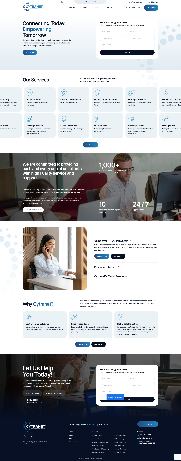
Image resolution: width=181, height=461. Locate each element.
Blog (70, 438)
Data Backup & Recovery (100, 449)
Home (71, 432)
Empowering (37, 29)
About (71, 435)
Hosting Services (120, 435)
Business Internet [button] (104, 267)
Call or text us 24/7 (91, 2)
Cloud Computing (120, 452)
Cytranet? (43, 304)
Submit (127, 52)
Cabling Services (120, 442)
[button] (30, 52)
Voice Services (97, 435)
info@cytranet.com (55, 393)
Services (95, 432)
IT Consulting (119, 439)
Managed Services (98, 445)
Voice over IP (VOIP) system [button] (111, 241)
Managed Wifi (119, 445)
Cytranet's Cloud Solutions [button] (110, 276)
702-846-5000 (33, 393)
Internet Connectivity (99, 439)
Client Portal (73, 442)
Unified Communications (100, 442)
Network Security (98, 452)
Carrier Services (120, 449)
